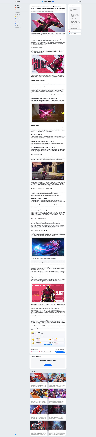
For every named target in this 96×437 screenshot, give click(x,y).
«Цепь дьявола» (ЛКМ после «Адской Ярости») (75, 22)
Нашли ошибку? (48, 351)
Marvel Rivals (37, 332)
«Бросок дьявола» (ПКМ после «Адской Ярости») (75, 25)
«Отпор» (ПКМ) (73, 18)
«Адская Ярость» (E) (74, 19)
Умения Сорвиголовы (73, 7)
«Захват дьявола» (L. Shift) (74, 12)
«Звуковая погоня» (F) (74, 26)
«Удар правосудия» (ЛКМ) (73, 10)
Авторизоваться (48, 365)
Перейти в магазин (48, 344)
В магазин (18, 1)
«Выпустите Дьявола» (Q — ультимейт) (74, 29)
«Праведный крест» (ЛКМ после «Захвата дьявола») (75, 15)
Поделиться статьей (60, 351)
